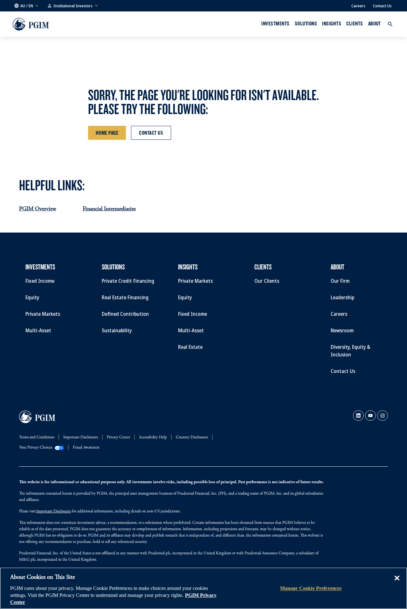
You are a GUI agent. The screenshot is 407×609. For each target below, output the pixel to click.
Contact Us (382, 6)
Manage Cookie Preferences (311, 588)
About (374, 23)
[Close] (397, 583)
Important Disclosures (53, 512)
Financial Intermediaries (109, 209)
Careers (358, 6)
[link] (358, 415)
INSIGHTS (331, 23)
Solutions (306, 23)
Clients (354, 23)
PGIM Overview (37, 209)
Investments (275, 23)
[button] (27, 5)
